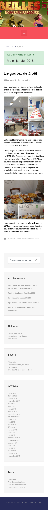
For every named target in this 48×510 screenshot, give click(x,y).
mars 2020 (12, 393)
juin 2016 (11, 446)
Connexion (12, 480)
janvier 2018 (12, 430)
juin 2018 (11, 422)
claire (27, 80)
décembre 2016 (14, 438)
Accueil (6, 46)
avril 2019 (11, 406)
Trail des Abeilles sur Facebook (20, 370)
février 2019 (12, 412)
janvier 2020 (12, 399)
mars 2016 (12, 451)
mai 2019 (11, 404)
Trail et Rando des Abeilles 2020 (21, 293)
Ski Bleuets (12, 367)
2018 (14, 46)
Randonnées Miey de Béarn (18, 365)
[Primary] (24, 33)
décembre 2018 (14, 414)
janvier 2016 (12, 453)
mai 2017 (11, 435)
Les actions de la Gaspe (30, 239)
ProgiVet (39, 502)
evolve (8, 502)
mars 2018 (12, 425)
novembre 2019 (14, 401)
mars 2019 (12, 409)
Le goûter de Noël (20, 73)
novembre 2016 (14, 440)
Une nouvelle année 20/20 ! (19, 298)
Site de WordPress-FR (16, 487)
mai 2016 (11, 448)
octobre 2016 (13, 443)
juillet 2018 (12, 419)
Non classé (12, 339)
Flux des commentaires (17, 485)
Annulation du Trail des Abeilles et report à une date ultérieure (22, 287)
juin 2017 (11, 432)
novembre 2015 (14, 456)
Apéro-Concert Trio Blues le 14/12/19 (23, 303)
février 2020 (12, 396)
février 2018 (12, 427)
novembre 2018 (14, 417)
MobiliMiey (12, 362)
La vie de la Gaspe (14, 239)
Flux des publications (16, 482)
